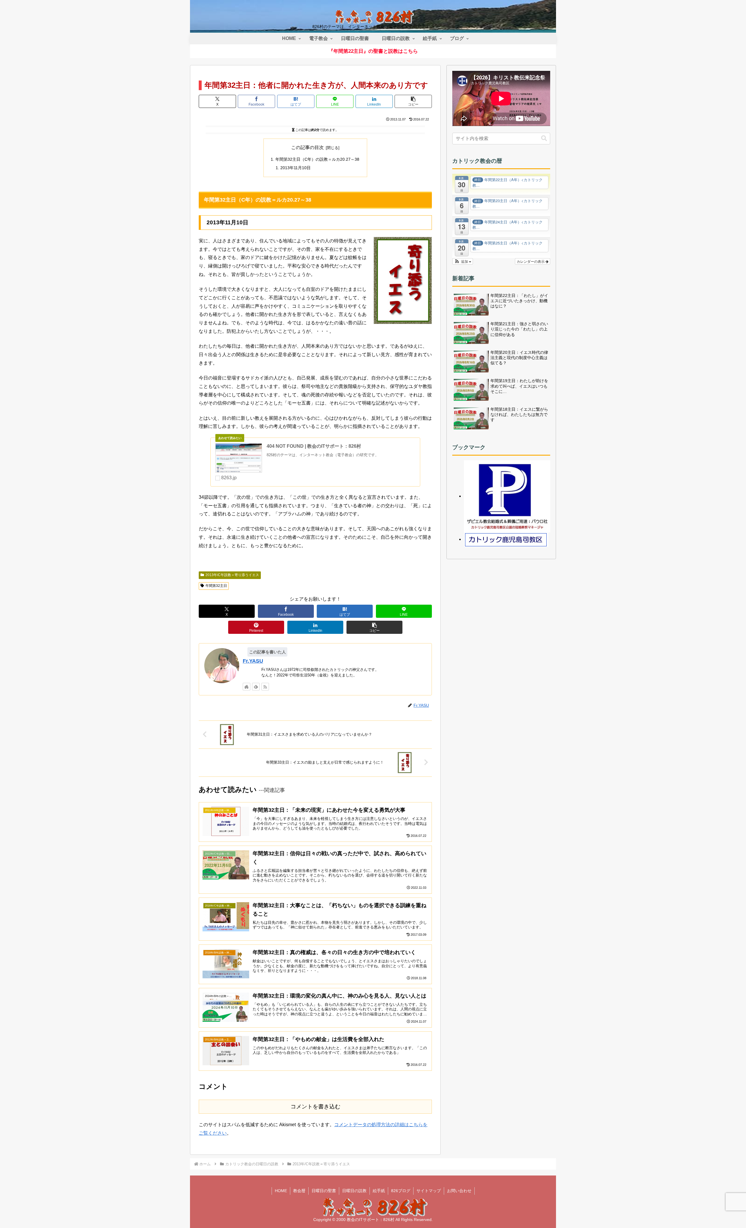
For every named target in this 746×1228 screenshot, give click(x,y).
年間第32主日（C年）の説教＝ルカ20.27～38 (317, 159)
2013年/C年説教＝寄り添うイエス (232, 575)
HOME (281, 1190)
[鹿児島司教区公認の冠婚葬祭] (507, 496)
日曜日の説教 (354, 1190)
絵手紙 (379, 1190)
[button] (413, 101)
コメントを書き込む (315, 1106)
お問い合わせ (459, 1190)
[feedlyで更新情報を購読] (256, 686)
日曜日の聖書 (324, 1190)
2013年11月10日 (295, 167)
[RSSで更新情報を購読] (265, 686)
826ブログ (400, 1190)
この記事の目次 (307, 147)
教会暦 (299, 1190)
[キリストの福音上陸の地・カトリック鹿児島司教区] (506, 539)
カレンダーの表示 (531, 261)
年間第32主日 (216, 586)
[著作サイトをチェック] (246, 686)
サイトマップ (428, 1190)
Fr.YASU (253, 661)
